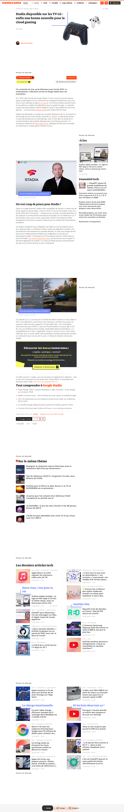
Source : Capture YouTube (27, 198)
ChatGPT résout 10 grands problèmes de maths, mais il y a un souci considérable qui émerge (97, 186)
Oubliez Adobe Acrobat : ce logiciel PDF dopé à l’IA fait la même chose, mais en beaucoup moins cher (93, 168)
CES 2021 (20, 423)
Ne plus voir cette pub (23, 73)
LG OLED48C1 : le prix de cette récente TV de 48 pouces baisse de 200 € (51, 507)
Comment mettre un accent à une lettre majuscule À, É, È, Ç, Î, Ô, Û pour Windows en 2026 (93, 195)
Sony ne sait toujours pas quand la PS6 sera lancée (94, 728)
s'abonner (115, 3)
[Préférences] (106, 2)
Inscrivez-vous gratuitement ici (45, 382)
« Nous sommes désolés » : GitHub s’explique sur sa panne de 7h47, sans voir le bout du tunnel (44, 632)
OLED (35, 423)
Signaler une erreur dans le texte (51, 414)
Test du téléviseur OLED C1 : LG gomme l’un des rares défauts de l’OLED (50, 477)
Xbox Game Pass (41, 123)
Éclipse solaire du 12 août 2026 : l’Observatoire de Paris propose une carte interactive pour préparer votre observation (92, 205)
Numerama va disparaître (90, 222)
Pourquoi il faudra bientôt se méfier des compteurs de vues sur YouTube (94, 712)
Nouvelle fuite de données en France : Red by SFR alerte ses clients (94, 611)
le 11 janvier (43, 103)
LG (28, 423)
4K (68, 326)
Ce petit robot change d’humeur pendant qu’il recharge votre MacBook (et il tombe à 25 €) (44, 713)
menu (25, 3)
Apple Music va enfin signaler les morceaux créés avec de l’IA (42, 575)
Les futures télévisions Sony (39, 238)
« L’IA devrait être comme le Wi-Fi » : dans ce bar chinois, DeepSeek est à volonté (95, 746)
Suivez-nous (71, 77)
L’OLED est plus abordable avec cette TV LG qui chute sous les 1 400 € (50, 517)
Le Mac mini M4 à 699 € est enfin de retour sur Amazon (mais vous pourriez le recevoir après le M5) (95, 693)
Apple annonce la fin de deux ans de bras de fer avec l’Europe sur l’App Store (42, 693)
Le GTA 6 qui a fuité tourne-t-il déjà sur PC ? (44, 646)
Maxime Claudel (26, 43)
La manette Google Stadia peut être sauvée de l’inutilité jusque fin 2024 (45, 405)
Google (35, 414)
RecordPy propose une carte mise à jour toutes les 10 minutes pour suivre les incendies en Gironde (93, 215)
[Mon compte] (102, 2)
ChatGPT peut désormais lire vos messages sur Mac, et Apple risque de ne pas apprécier (44, 616)
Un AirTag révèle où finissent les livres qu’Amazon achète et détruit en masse (41, 746)
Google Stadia (41, 110)
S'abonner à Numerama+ (44, 367)
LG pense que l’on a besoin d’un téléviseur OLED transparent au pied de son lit (48, 497)
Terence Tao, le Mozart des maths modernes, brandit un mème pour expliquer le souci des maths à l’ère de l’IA (93, 592)
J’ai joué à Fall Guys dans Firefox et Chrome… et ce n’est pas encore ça (44, 408)
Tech (106, 9)
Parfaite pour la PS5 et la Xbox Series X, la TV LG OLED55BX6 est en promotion (48, 487)
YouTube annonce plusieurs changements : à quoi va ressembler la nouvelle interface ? (95, 644)
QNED (53, 116)
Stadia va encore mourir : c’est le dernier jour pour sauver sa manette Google (47, 395)
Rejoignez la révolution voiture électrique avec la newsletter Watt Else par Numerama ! (48, 467)
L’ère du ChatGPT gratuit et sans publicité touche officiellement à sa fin (95, 761)
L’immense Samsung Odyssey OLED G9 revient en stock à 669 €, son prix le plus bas (95, 628)
